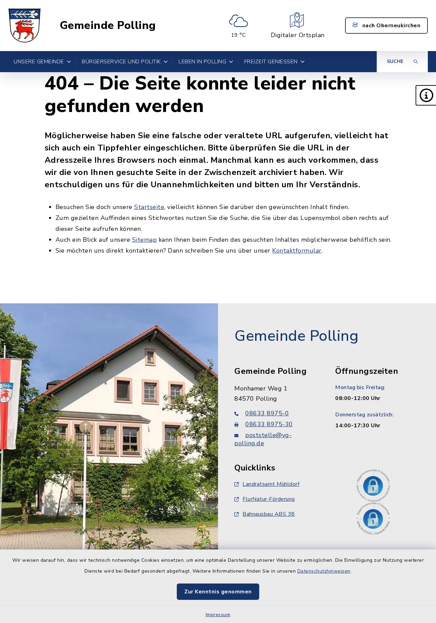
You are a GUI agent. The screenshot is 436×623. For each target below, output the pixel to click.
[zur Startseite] (24, 25)
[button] (426, 95)
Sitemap (144, 240)
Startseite (149, 207)
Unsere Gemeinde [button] (39, 61)
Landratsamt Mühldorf (271, 484)
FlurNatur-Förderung (269, 499)
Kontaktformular (297, 250)
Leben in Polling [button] (202, 61)
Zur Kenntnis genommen (218, 591)
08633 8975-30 (269, 424)
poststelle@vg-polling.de (263, 439)
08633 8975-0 (267, 413)
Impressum (218, 614)
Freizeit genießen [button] (271, 61)
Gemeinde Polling (108, 25)
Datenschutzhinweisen (324, 571)
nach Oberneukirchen (390, 25)
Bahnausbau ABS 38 (269, 514)
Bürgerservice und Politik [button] (121, 61)
